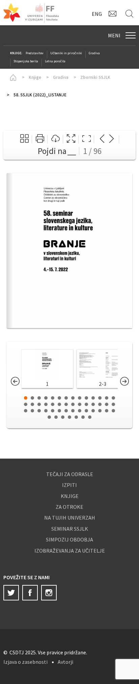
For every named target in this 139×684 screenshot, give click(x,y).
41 (106, 410)
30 (32, 410)
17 (39, 404)
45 (62, 417)
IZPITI (69, 484)
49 (89, 417)
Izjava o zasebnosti (25, 661)
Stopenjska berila (25, 61)
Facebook (30, 592)
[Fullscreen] (71, 139)
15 (25, 404)
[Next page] (111, 139)
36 (73, 410)
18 (46, 404)
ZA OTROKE (69, 506)
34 (59, 410)
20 (59, 404)
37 (79, 410)
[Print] (40, 139)
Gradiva (94, 53)
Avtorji (65, 661)
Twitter (11, 592)
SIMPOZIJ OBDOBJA (69, 539)
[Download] (55, 139)
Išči (131, 13)
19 (52, 404)
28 (113, 404)
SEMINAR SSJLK (69, 528)
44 (56, 417)
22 (73, 404)
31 (39, 410)
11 (93, 398)
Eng (97, 13)
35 (66, 410)
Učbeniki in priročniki (66, 53)
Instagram (49, 592)
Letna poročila (55, 61)
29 (25, 410)
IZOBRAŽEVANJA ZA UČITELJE (69, 550)
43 (49, 417)
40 (100, 410)
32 (46, 410)
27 (106, 404)
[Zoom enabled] (86, 139)
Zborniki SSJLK (95, 77)
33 (52, 410)
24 (86, 404)
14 (113, 398)
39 (93, 410)
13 (106, 398)
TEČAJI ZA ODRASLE (69, 474)
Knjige (35, 77)
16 (32, 404)
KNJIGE (70, 496)
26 (100, 404)
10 (86, 398)
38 (86, 410)
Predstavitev (35, 53)
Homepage (12, 77)
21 (66, 404)
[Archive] (24, 139)
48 (83, 417)
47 (76, 417)
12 (100, 398)
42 (113, 410)
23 (79, 404)
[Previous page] (102, 139)
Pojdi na (52, 151)
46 (69, 417)
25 (93, 404)
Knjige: (16, 53)
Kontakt (114, 13)
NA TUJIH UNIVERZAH (69, 517)
